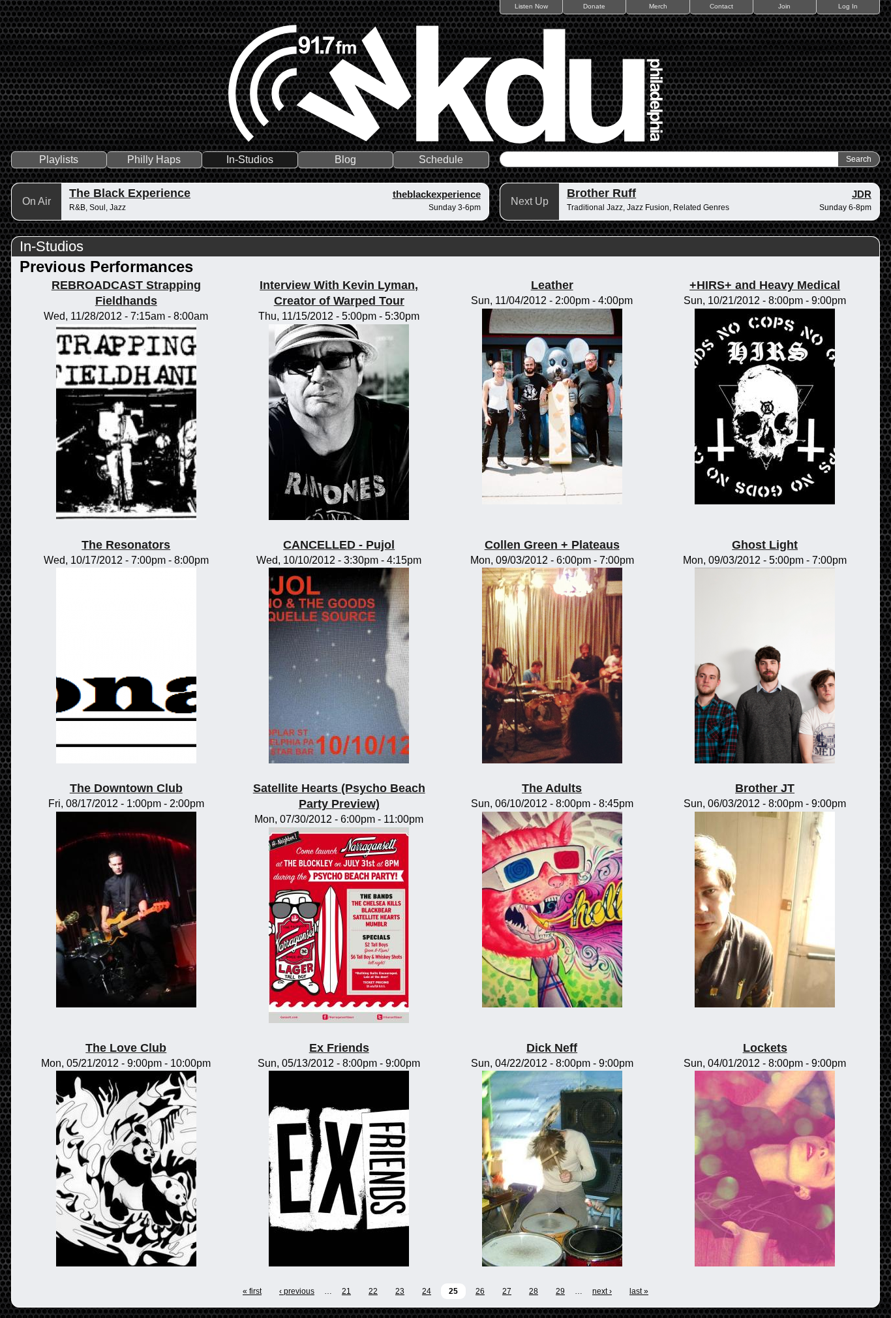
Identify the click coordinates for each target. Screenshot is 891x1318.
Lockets (765, 1047)
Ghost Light (765, 544)
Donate (594, 6)
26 (480, 1291)
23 (399, 1291)
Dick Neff (551, 1047)
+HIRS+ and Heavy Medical (764, 285)
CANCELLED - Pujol (339, 544)
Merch (658, 6)
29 (560, 1291)
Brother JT (764, 788)
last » (638, 1291)
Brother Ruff (601, 193)
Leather (552, 285)
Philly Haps (154, 159)
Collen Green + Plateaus (552, 544)
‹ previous (296, 1291)
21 (346, 1291)
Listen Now (531, 6)
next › (602, 1291)
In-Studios (249, 159)
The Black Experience (129, 193)
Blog (345, 159)
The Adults (552, 788)
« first (252, 1291)
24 (426, 1291)
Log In (848, 6)
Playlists (58, 159)
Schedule (441, 159)
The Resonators (126, 544)
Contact (721, 6)
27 (506, 1291)
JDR (861, 194)
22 (373, 1291)
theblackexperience (437, 194)
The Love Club (125, 1047)
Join (784, 6)
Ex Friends (339, 1047)
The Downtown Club (126, 788)
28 (533, 1291)
